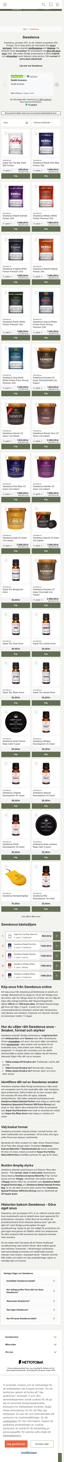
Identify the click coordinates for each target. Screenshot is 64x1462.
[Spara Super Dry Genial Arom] (36, 663)
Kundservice (11, 1337)
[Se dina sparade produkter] (38, 22)
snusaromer (13, 1044)
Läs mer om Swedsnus (30, 65)
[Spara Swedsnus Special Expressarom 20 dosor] (36, 763)
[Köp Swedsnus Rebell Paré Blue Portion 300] (56, 946)
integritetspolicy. (12, 1435)
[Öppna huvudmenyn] (9, 22)
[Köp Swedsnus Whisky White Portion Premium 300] (56, 966)
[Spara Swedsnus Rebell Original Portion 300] (36, 239)
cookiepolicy (10, 1421)
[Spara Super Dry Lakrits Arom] (36, 614)
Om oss (9, 1352)
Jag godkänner (16, 1443)
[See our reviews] (31, 8)
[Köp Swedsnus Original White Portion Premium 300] (56, 975)
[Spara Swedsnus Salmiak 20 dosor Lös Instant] (36, 457)
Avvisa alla (42, 1443)
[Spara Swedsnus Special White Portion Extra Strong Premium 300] (36, 292)
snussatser (14, 1041)
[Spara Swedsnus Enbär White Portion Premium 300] (6, 292)
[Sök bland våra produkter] (23, 22)
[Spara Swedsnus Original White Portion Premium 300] (6, 239)
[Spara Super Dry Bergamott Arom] (6, 560)
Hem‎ (25, 29)
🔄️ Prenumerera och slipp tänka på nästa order (29, 3)
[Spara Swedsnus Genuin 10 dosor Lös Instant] (36, 508)
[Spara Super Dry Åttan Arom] (6, 663)
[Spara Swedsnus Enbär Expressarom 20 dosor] (6, 815)
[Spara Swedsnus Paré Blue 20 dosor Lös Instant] (6, 457)
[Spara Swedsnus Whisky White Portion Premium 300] (36, 186)
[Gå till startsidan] (31, 15)
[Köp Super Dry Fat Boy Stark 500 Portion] (56, 936)
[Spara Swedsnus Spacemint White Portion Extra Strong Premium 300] (6, 348)
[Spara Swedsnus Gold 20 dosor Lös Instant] (6, 508)
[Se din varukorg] (53, 22)
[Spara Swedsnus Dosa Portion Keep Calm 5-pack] (6, 712)
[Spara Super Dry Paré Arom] (6, 614)
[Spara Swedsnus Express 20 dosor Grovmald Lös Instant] (36, 560)
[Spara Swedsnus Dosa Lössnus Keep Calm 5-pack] (36, 815)
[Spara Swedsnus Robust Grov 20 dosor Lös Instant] (36, 404)
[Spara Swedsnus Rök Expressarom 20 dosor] (36, 866)
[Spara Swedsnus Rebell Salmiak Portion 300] (6, 186)
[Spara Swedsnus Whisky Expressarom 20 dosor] (36, 712)
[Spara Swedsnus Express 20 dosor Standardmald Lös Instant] (36, 348)
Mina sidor (10, 1344)
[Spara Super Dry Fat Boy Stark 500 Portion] (6, 133)
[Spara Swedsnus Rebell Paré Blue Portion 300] (36, 133)
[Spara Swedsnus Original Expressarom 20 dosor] (6, 763)
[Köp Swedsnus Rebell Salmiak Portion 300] (56, 956)
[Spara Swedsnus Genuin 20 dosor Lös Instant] (6, 404)
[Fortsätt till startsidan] (31, 1360)
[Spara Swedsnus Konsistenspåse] (6, 866)
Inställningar (29, 1452)
